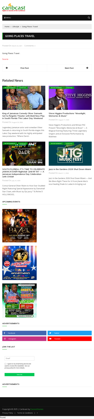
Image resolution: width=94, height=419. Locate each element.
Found (2, 417)
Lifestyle (22, 88)
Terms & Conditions (25, 413)
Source (5, 59)
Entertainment (10, 88)
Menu (8, 18)
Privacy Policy (7, 413)
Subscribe (19, 374)
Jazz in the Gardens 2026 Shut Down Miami (70, 169)
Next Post (69, 68)
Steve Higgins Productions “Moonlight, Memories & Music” (67, 114)
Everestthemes (36, 409)
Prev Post (25, 68)
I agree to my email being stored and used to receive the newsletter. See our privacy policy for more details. (18, 366)
